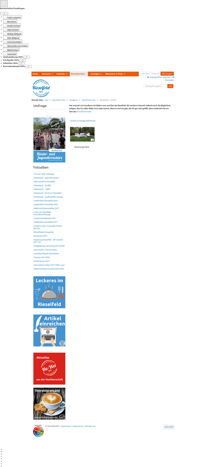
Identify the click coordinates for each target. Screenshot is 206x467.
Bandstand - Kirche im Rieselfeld (47, 193)
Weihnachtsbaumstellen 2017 (46, 208)
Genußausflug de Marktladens (46, 253)
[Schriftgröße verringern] (20, 60)
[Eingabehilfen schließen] (6, 13)
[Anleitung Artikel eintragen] (49, 330)
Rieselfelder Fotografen (44, 232)
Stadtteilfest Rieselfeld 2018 (46, 204)
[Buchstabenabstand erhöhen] (30, 66)
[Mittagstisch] (49, 292)
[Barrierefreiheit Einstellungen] (4, 3)
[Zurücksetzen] (2, 13)
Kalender (61, 74)
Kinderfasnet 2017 (41, 261)
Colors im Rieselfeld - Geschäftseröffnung (42, 213)
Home (35, 74)
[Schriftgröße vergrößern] (24, 60)
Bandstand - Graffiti (42, 185)
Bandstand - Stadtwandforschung (48, 197)
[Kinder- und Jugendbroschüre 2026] (49, 140)
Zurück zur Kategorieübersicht (83, 121)
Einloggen (168, 73)
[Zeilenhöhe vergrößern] (23, 63)
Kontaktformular (84, 111)
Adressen (46, 74)
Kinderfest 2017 (40, 236)
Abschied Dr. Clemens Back (45, 250)
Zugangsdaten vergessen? (160, 77)
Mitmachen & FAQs (114, 74)
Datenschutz (78, 426)
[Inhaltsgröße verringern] (24, 57)
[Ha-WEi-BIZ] (49, 368)
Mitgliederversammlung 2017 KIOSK (49, 246)
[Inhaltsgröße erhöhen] (28, 57)
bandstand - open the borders (46, 178)
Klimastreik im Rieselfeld (44, 181)
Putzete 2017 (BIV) (42, 257)
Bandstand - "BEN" (42, 189)
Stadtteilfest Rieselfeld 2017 (45, 222)
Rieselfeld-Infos (78, 74)
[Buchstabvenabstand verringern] (26, 66)
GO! (170, 86)
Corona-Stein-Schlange (44, 174)
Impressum (66, 426)
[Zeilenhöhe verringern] (19, 63)
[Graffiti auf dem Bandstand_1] (82, 134)
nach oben (169, 427)
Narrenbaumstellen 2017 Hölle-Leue (49, 265)
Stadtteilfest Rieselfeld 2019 (46, 201)
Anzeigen (95, 74)
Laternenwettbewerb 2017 (45, 218)
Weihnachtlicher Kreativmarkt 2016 (49, 269)
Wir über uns (90, 426)
